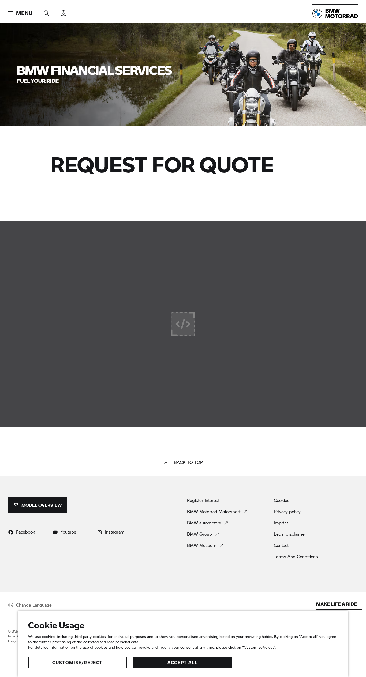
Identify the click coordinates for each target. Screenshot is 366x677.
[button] (20, 13)
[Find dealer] (63, 11)
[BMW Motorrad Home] (335, 13)
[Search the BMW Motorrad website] (46, 11)
